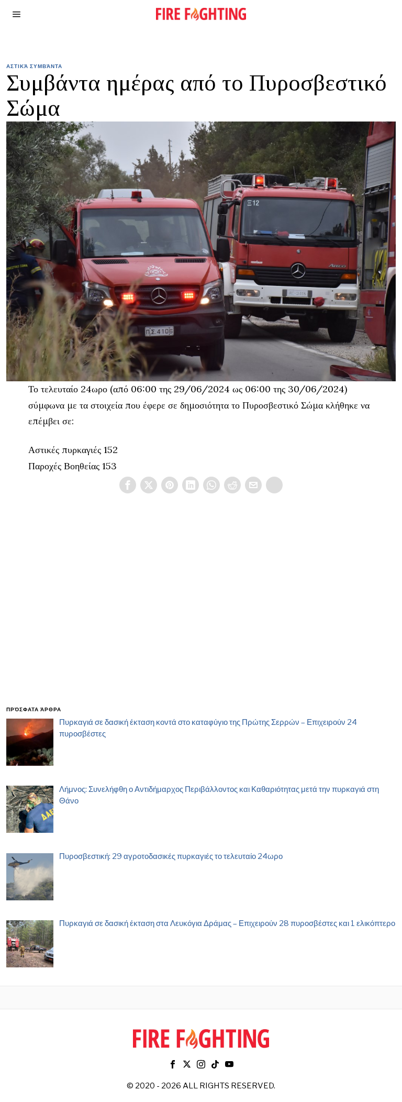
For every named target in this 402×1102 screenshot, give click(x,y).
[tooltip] (127, 485)
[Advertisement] (201, 612)
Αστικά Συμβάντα (34, 66)
